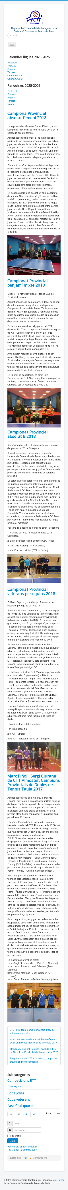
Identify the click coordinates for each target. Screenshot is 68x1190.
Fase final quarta (20, 1105)
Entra (12, 1140)
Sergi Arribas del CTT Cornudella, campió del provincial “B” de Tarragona (33, 1060)
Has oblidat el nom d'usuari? (22, 1146)
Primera (11, 65)
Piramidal (14, 1087)
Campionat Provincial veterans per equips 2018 (31, 591)
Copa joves (15, 1093)
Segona (11, 69)
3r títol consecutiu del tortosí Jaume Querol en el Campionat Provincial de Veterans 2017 (33, 1041)
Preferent (12, 62)
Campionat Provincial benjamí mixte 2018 (27, 283)
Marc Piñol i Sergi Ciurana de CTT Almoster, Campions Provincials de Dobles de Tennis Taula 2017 (33, 782)
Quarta (11, 104)
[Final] (34, 1114)
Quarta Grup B (15, 78)
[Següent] (27, 1114)
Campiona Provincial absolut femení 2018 (27, 115)
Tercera (11, 72)
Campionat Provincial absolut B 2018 (27, 434)
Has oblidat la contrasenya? (22, 1149)
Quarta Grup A (15, 75)
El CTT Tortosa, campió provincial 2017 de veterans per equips (32, 1031)
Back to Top (58, 1180)
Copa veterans (18, 1099)
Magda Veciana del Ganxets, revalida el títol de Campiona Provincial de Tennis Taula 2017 (34, 1050)
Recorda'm (15, 1135)
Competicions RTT (21, 1080)
